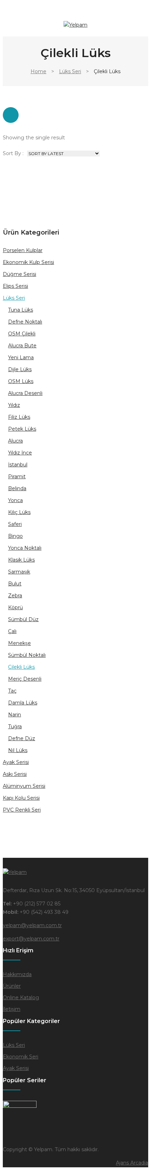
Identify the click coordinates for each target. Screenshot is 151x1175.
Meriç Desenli (24, 679)
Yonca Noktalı (24, 548)
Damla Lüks (22, 703)
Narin (14, 714)
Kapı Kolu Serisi (21, 798)
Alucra (15, 441)
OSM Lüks (20, 381)
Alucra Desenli (25, 393)
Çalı (12, 631)
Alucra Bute (22, 345)
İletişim (11, 1009)
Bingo (15, 536)
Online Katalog (21, 997)
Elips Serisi (15, 286)
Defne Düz (21, 738)
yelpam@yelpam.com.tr (32, 925)
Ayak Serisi (16, 762)
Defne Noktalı (25, 322)
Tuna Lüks (20, 310)
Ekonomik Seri (20, 1057)
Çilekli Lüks (21, 667)
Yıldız (14, 405)
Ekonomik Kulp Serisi (28, 262)
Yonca (15, 500)
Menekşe (19, 643)
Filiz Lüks (19, 417)
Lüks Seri (70, 71)
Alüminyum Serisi (24, 786)
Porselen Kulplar (22, 250)
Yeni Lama (21, 357)
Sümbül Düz (23, 619)
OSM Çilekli (21, 334)
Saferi (15, 524)
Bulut (14, 583)
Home (38, 71)
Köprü (15, 607)
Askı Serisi (15, 774)
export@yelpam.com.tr (31, 939)
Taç (12, 691)
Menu (8, 15)
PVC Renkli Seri (22, 810)
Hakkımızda (17, 974)
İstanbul (17, 464)
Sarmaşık (19, 572)
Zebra (15, 595)
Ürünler (12, 986)
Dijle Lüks (20, 369)
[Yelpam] (75, 25)
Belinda (17, 488)
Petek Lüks (22, 429)
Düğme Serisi (19, 274)
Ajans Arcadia (132, 1163)
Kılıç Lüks (19, 512)
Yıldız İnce (20, 453)
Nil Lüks (17, 750)
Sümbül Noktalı (27, 655)
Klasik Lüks (21, 560)
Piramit (17, 476)
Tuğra (15, 726)
